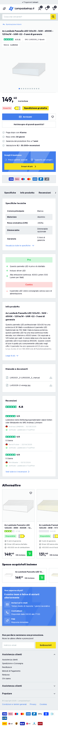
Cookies (43, 704)
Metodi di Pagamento (11, 671)
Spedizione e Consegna (12, 663)
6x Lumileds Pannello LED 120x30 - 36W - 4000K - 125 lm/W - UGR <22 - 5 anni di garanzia (18, 526)
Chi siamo (6, 678)
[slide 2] (21, 88)
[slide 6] (30, 88)
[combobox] (26, 16)
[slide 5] (27, 88)
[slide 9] (36, 88)
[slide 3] (23, 88)
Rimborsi (6, 675)
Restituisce (7, 667)
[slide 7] (32, 88)
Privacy (33, 704)
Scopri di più (27, 166)
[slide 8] (34, 88)
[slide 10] (38, 88)
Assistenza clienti (10, 659)
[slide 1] (19, 88)
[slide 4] (25, 88)
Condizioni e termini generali (14, 704)
